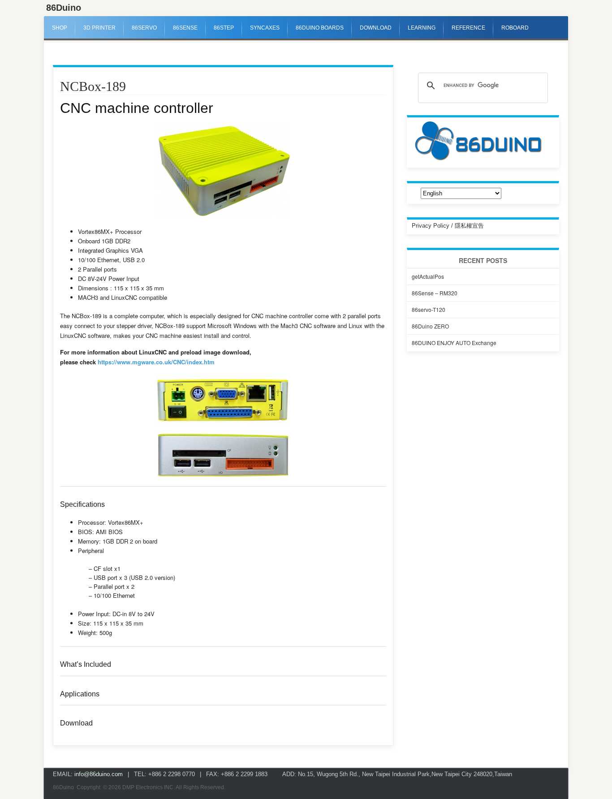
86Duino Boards (320, 28)
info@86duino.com (98, 774)
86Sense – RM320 (434, 293)
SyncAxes (265, 28)
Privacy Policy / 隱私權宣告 (448, 225)
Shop (59, 28)
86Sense (185, 28)
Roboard (515, 28)
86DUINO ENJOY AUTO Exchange (454, 342)
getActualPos (428, 276)
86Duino (63, 8)
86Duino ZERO (430, 326)
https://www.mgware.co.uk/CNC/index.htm (156, 362)
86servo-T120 (428, 309)
